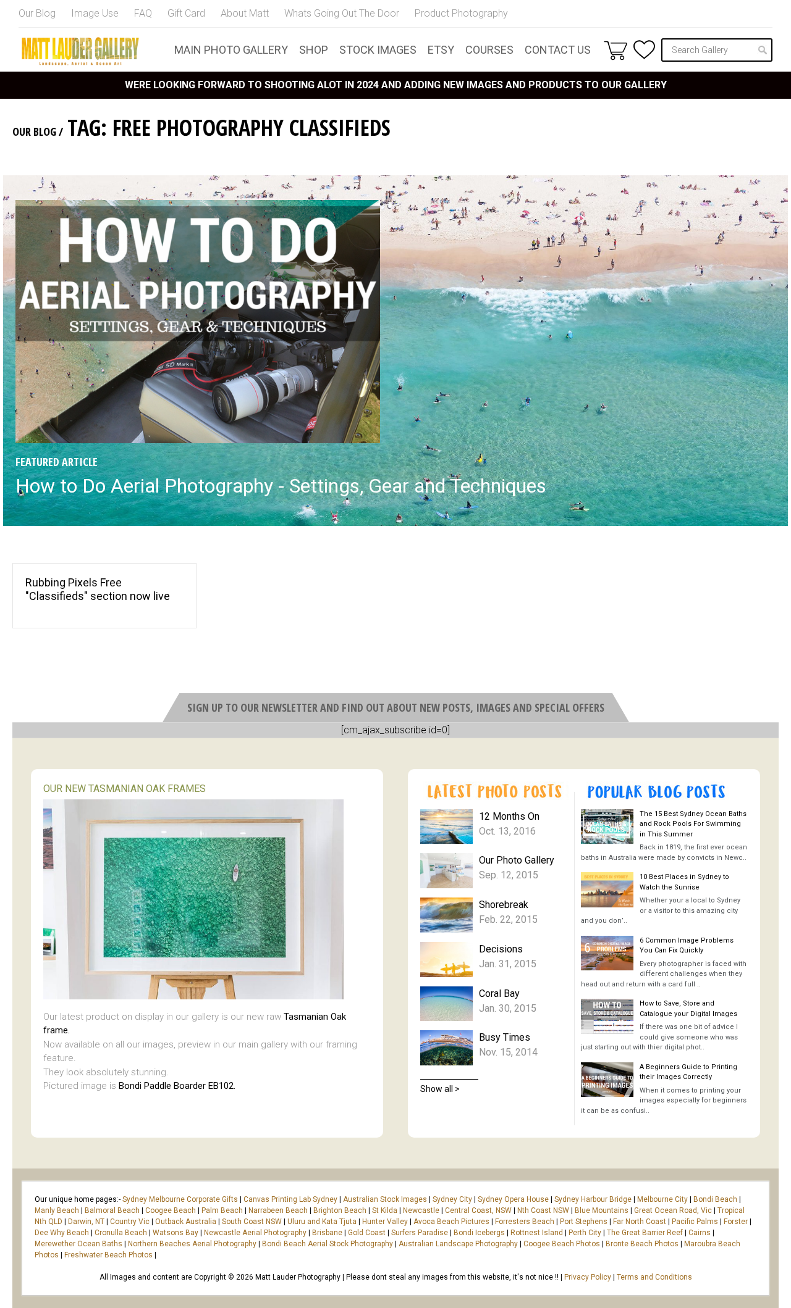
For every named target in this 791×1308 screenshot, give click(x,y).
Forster (736, 1221)
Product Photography (461, 13)
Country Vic (130, 1221)
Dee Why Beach (62, 1232)
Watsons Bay (175, 1232)
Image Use (95, 13)
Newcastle (421, 1210)
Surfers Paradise (419, 1232)
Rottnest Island (536, 1232)
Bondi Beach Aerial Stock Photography (327, 1243)
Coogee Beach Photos (561, 1243)
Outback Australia (185, 1221)
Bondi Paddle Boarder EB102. (177, 1085)
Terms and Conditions (654, 1277)
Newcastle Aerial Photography (255, 1232)
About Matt (245, 13)
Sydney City (452, 1199)
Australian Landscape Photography (458, 1243)
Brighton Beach (339, 1210)
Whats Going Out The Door (341, 13)
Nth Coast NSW (543, 1210)
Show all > (440, 1089)
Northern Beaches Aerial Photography (192, 1243)
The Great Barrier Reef (645, 1232)
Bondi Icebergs (479, 1232)
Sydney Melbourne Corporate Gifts (181, 1199)
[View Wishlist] (644, 49)
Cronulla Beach (121, 1232)
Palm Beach (222, 1210)
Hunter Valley (385, 1221)
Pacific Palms (695, 1221)
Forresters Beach (524, 1221)
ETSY (441, 49)
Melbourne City (662, 1199)
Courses (489, 49)
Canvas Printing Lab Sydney (290, 1199)
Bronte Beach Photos (642, 1243)
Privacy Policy (587, 1277)
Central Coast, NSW (478, 1210)
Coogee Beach (170, 1210)
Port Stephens (583, 1221)
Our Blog (37, 13)
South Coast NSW (252, 1221)
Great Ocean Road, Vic (673, 1210)
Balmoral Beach (112, 1210)
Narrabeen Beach (278, 1210)
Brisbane (327, 1232)
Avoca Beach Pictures (451, 1221)
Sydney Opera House (513, 1199)
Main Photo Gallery (231, 49)
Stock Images (378, 49)
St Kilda (384, 1210)
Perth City (585, 1232)
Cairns (699, 1232)
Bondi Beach (715, 1199)
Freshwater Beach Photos (108, 1255)
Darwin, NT (86, 1221)
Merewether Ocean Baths (78, 1243)
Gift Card (186, 13)
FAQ (143, 13)
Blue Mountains (600, 1210)
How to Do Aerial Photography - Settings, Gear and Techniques (280, 486)
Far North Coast (639, 1221)
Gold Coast (367, 1232)
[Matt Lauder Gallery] (80, 51)
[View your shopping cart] (615, 50)
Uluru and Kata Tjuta (322, 1221)
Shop (313, 49)
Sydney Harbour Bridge (593, 1199)
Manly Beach (57, 1210)
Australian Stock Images (385, 1199)
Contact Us (558, 49)
